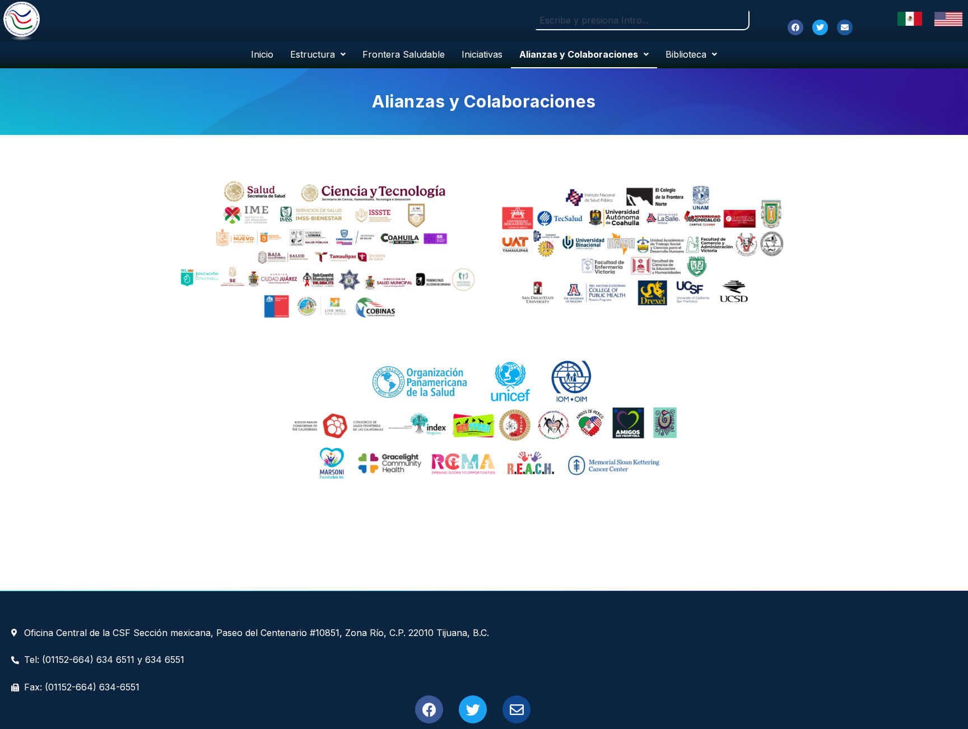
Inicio (262, 54)
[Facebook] (795, 27)
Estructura (312, 54)
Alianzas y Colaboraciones (578, 54)
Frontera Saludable (403, 54)
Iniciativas (482, 54)
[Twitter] (820, 27)
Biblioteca (686, 54)
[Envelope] (845, 27)
